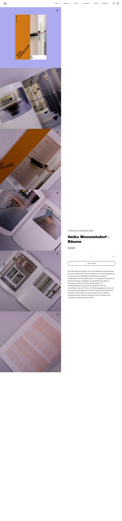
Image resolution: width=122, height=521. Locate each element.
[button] (113, 256)
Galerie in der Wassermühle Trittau (81, 231)
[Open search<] (114, 3)
